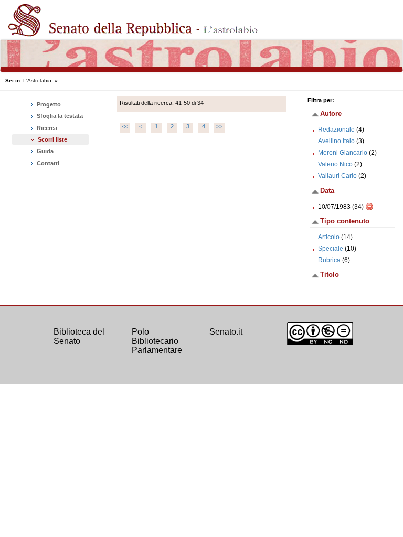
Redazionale (336, 129)
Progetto (48, 104)
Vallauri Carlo (337, 175)
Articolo (329, 237)
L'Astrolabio (37, 80)
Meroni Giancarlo (342, 152)
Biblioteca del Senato (79, 336)
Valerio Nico (335, 164)
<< (125, 126)
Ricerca (46, 128)
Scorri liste (52, 139)
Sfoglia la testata (59, 116)
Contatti (47, 163)
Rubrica (329, 260)
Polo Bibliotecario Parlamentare (157, 341)
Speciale (330, 248)
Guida (44, 151)
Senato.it (225, 331)
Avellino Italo (336, 141)
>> (219, 126)
